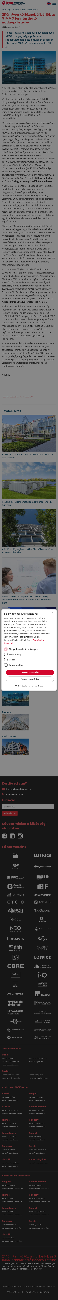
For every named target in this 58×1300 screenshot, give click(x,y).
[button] (29, 685)
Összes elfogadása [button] (30, 672)
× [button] (52, 612)
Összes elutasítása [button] (30, 679)
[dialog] (29, 650)
